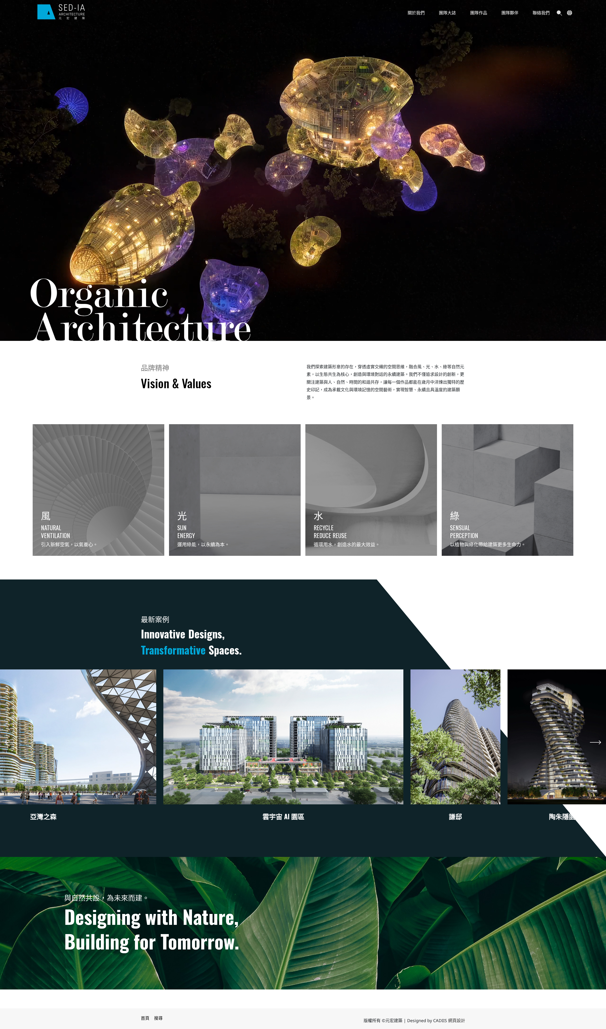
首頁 (145, 1018)
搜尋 (158, 1018)
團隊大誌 (447, 13)
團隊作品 (478, 13)
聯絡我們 (541, 13)
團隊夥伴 (509, 13)
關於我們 (416, 13)
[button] (10, 742)
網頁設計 (456, 1021)
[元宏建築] (61, 12)
